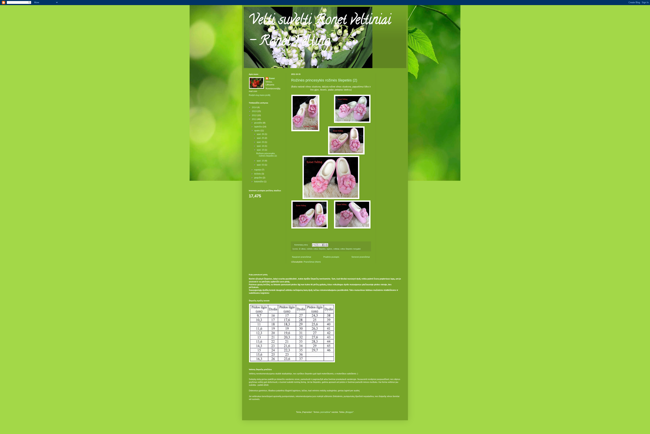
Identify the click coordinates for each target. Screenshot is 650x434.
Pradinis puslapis (331, 257)
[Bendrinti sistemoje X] (320, 245)
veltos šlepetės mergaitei (350, 249)
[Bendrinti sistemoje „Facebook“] (323, 245)
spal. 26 (261, 134)
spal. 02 (261, 165)
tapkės (329, 249)
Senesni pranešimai (360, 257)
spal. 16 (261, 146)
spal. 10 (261, 161)
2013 (254, 111)
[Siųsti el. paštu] (313, 245)
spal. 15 (261, 150)
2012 (254, 115)
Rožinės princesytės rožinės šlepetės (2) (324, 80)
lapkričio (258, 127)
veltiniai (336, 249)
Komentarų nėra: (301, 245)
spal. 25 (261, 138)
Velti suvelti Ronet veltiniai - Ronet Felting (320, 32)
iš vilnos (302, 249)
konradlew (325, 412)
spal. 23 (261, 142)
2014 (254, 107)
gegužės (258, 178)
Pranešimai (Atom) (312, 262)
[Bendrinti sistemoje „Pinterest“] (326, 245)
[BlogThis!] (317, 245)
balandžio (259, 181)
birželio (258, 174)
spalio (257, 130)
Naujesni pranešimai (301, 257)
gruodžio (258, 123)
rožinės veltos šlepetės (316, 249)
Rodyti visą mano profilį (259, 95)
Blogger (349, 412)
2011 (254, 119)
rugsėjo (258, 170)
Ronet (272, 78)
